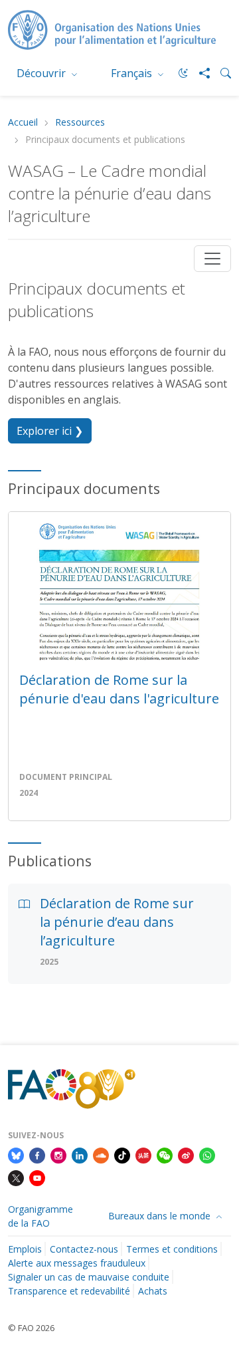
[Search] (220, 73)
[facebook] (37, 1154)
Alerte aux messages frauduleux (76, 1263)
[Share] (199, 73)
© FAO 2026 (31, 1328)
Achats (152, 1291)
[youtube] (37, 1177)
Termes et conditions (172, 1249)
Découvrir (42, 73)
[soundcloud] (101, 1154)
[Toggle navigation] (212, 258)
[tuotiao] (143, 1154)
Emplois (25, 1249)
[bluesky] (16, 1154)
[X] (16, 1177)
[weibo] (186, 1154)
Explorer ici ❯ (50, 431)
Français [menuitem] (133, 73)
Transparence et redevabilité (69, 1291)
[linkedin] (80, 1154)
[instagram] (58, 1154)
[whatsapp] (207, 1154)
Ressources (80, 122)
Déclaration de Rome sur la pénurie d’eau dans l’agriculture (117, 921)
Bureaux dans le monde (160, 1215)
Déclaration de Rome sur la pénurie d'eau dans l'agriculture (119, 689)
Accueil (23, 122)
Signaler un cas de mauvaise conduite (88, 1277)
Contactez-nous (84, 1249)
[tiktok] (122, 1154)
